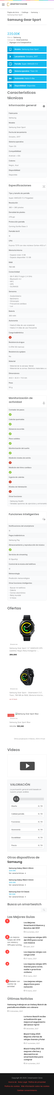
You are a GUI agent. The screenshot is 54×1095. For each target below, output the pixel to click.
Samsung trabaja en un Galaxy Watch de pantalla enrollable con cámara (27, 1006)
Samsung (14, 862)
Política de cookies (12, 1086)
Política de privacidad (37, 1082)
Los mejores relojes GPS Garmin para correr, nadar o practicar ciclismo (35, 968)
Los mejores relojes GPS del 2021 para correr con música (35, 940)
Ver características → (17, 873)
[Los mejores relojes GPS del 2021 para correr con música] (14, 941)
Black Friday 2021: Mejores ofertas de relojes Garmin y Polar (34, 1037)
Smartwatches (22, 40)
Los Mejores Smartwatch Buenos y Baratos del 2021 (34, 925)
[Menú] (3, 5)
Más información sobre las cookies (35, 1086)
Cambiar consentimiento (27, 1090)
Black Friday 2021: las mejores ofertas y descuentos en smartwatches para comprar (34, 1054)
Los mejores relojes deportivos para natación (33, 984)
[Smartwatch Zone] (17, 4)
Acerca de (12, 1082)
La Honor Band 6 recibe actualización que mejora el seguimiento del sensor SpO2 (35, 1020)
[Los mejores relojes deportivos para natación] (14, 985)
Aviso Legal (22, 1082)
